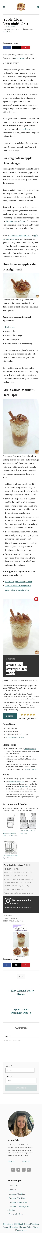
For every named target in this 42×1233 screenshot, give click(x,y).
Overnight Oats (7, 32)
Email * (8, 1076)
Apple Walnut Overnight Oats (18, 585)
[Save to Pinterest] (25, 47)
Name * (8, 1066)
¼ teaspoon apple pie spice (15, 737)
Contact (6, 1227)
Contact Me (26, 1161)
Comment (7, 1036)
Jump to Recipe (12, 63)
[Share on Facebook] (7, 47)
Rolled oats (10, 327)
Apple (21, 976)
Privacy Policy (26, 1227)
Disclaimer (14, 1227)
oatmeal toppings (30, 769)
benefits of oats (27, 129)
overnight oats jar (30, 749)
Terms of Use (21, 1230)
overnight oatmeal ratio (17, 781)
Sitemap (36, 1227)
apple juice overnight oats (19, 235)
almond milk (24, 786)
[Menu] (3, 7)
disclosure (19, 58)
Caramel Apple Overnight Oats (18, 581)
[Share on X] (16, 47)
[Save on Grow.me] (32, 47)
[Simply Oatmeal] (20, 7)
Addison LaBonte (10, 26)
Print (9, 716)
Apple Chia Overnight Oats (17, 590)
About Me (11, 1161)
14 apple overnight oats (16, 221)
